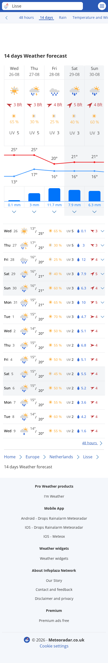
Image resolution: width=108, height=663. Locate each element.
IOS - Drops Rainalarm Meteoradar (54, 527)
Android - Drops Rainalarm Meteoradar (54, 518)
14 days (46, 17)
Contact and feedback (54, 589)
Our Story (54, 580)
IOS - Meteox (54, 536)
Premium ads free (54, 620)
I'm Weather (54, 496)
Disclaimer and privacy (54, 598)
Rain (63, 17)
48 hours (26, 17)
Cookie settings (54, 646)
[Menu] (102, 6)
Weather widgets (54, 558)
